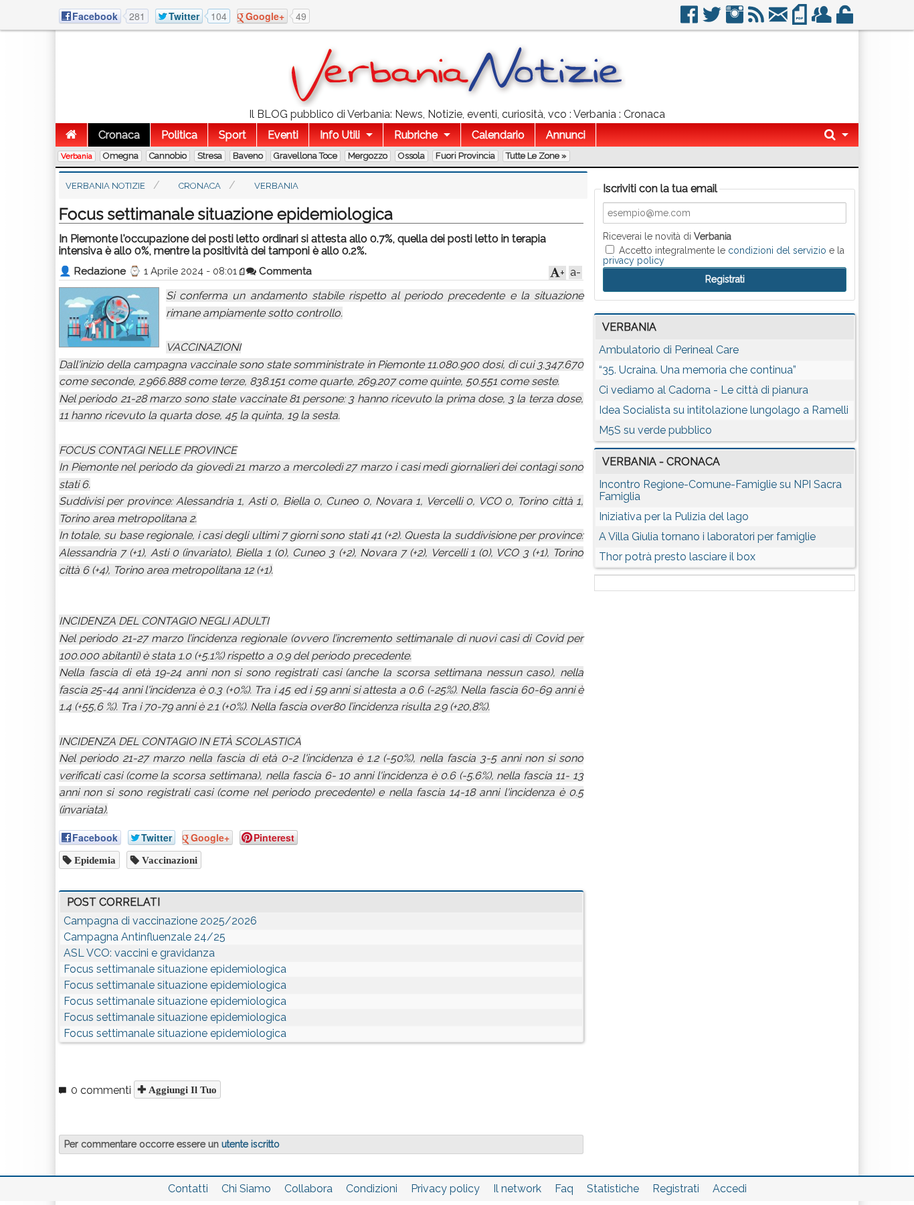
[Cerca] (836, 135)
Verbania (76, 156)
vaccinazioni (168, 860)
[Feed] (757, 19)
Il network (517, 1188)
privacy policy (633, 260)
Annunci (565, 135)
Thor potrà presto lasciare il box (677, 556)
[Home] (71, 135)
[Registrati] (823, 19)
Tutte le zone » (536, 156)
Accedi (730, 1188)
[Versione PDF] (800, 19)
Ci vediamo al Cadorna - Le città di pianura (703, 390)
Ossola (411, 156)
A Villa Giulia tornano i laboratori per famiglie (707, 536)
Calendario (498, 135)
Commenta (284, 271)
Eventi (283, 135)
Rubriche (416, 135)
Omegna (121, 156)
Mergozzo (367, 156)
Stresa (209, 156)
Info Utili (340, 135)
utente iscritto (250, 1144)
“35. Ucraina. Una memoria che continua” (697, 370)
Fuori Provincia (465, 156)
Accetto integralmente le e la (723, 255)
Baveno (248, 156)
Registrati (675, 1188)
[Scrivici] (779, 19)
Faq (564, 1188)
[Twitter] (713, 19)
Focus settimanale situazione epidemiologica (175, 969)
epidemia (94, 860)
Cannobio (168, 156)
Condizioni (371, 1188)
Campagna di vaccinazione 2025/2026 (160, 920)
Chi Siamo (246, 1188)
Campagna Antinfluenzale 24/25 (144, 937)
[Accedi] (845, 19)
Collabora (308, 1188)
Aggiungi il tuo (181, 1089)
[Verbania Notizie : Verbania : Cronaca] (457, 103)
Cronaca (119, 135)
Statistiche (613, 1188)
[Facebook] (690, 19)
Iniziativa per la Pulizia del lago (674, 516)
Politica (179, 135)
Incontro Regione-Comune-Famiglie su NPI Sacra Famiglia (720, 490)
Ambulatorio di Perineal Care (669, 349)
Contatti (188, 1188)
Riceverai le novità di (667, 236)
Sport (232, 135)
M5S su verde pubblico (655, 430)
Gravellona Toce (305, 156)
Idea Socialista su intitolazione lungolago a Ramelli (723, 410)
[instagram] (735, 19)
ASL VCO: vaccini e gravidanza (139, 953)
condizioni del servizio (777, 250)
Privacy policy (445, 1188)
